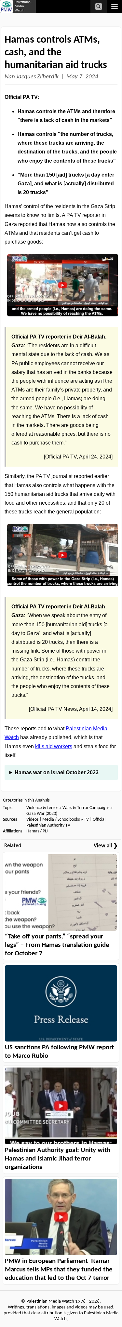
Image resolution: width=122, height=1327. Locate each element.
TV (86, 819)
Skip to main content (52, 13)
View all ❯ (106, 846)
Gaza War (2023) (41, 813)
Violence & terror (42, 807)
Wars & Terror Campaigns (85, 807)
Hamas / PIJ (36, 831)
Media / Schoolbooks (61, 819)
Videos (32, 819)
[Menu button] (114, 6)
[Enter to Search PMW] (98, 6)
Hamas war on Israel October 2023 (57, 772)
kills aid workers (53, 746)
